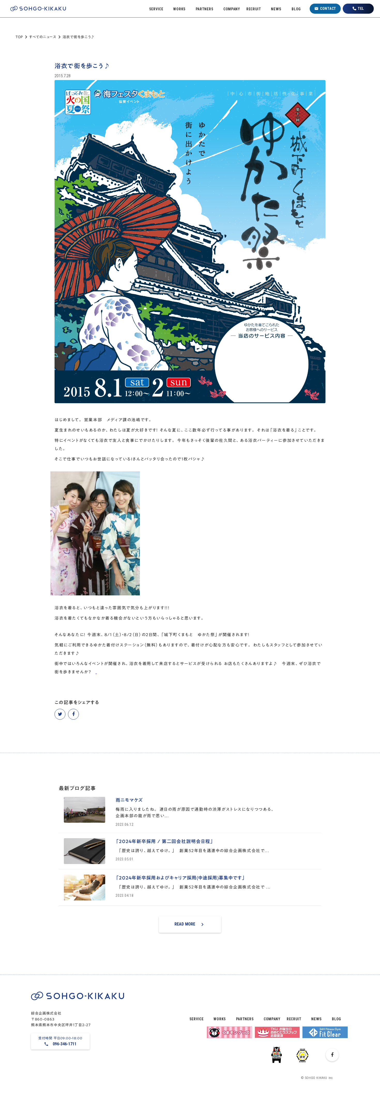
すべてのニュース (42, 37)
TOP (19, 37)
